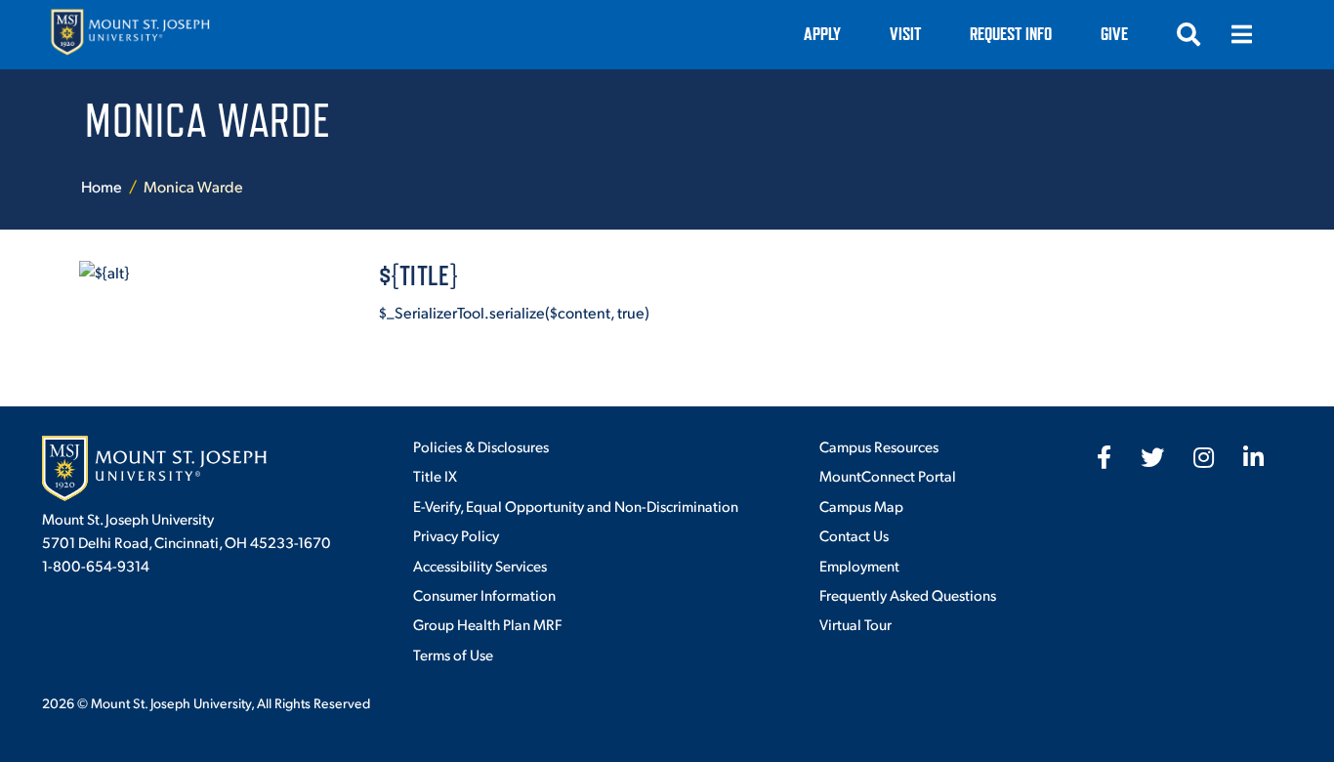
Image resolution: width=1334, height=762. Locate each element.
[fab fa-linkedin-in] (1253, 457)
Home (101, 186)
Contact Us (854, 535)
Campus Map (861, 505)
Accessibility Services (480, 565)
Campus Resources (878, 446)
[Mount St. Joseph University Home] (130, 34)
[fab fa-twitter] (1152, 457)
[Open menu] (1241, 34)
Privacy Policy (456, 535)
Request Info (1011, 33)
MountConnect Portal (887, 475)
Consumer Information (484, 594)
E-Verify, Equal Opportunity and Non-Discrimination (575, 505)
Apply (822, 33)
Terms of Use (453, 654)
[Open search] (1188, 34)
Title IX (435, 475)
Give (1114, 33)
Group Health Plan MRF (487, 623)
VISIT (905, 33)
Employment (859, 565)
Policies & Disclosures (481, 446)
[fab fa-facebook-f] (1104, 457)
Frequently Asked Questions (907, 594)
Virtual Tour (855, 623)
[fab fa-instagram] (1203, 457)
